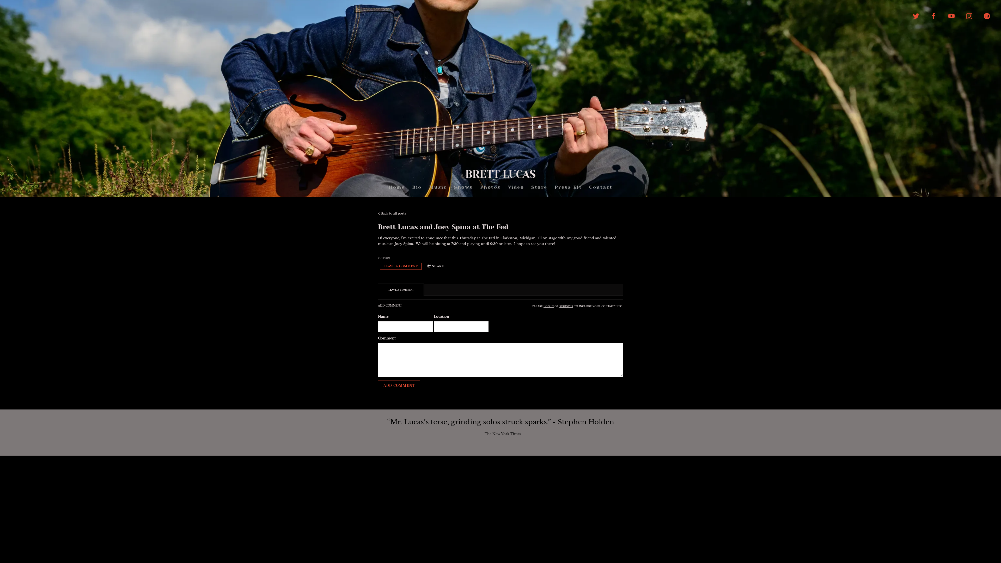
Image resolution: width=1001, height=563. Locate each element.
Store (539, 187)
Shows (463, 187)
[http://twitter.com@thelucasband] (916, 16)
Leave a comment (400, 266)
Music (438, 187)
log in (549, 306)
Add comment (399, 385)
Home (397, 187)
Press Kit (568, 187)
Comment (387, 338)
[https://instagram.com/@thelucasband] (969, 16)
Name (383, 316)
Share (438, 266)
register (566, 306)
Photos (490, 187)
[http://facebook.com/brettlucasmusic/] (934, 16)
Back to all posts (393, 213)
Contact (601, 187)
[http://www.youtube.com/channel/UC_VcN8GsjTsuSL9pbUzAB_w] (951, 16)
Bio (417, 187)
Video (516, 187)
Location (441, 316)
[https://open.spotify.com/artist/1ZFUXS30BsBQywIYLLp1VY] (987, 16)
